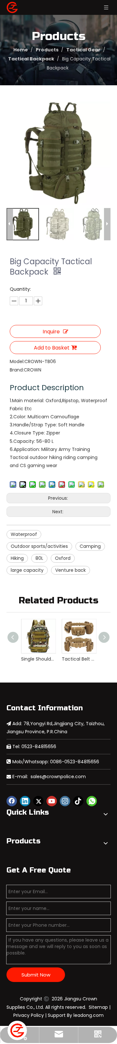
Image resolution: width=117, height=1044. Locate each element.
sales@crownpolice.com (58, 776)
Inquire (51, 331)
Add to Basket (52, 347)
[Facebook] (11, 801)
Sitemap (98, 1007)
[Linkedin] (25, 801)
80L (39, 558)
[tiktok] (78, 801)
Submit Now (35, 974)
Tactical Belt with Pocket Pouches (79, 659)
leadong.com (88, 1015)
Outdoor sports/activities (39, 546)
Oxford (63, 558)
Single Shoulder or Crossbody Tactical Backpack (38, 659)
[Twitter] (38, 801)
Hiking (17, 558)
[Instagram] (65, 801)
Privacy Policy (28, 1015)
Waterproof (24, 534)
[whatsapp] (91, 801)
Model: (17, 361)
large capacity (27, 570)
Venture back (70, 570)
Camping (90, 546)
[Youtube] (51, 801)
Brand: (17, 370)
